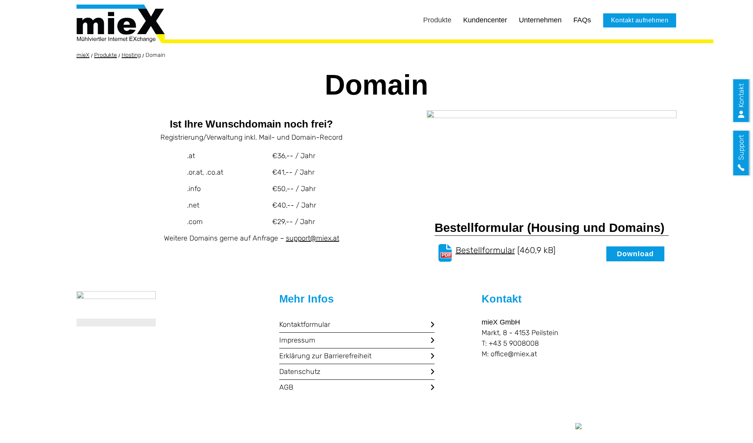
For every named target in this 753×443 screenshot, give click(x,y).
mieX (82, 55)
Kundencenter (485, 20)
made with (553, 428)
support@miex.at (312, 238)
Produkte (437, 20)
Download (635, 254)
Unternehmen (540, 20)
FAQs (582, 20)
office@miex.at (514, 354)
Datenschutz (299, 371)
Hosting (131, 55)
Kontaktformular (304, 324)
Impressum (297, 340)
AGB (286, 387)
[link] (116, 308)
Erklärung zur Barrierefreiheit (325, 356)
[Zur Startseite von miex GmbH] (120, 23)
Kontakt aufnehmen (639, 20)
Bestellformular (485, 250)
